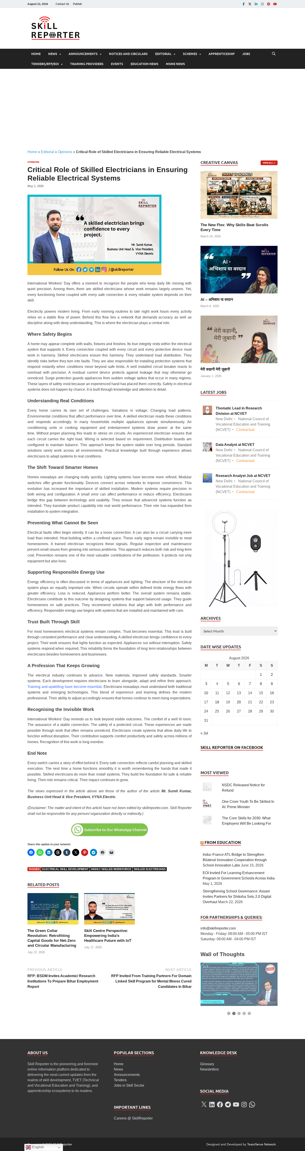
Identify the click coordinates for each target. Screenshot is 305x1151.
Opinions (65, 152)
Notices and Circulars (128, 54)
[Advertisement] (152, 109)
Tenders (120, 1080)
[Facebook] (243, 4)
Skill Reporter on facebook (232, 747)
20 (239, 702)
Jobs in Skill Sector (129, 1085)
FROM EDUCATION (223, 842)
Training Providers (86, 64)
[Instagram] (262, 4)
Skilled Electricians (150, 869)
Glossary (207, 1064)
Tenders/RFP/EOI (45, 64)
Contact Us (62, 4)
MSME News (175, 64)
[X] (203, 1104)
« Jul (204, 733)
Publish (77, 4)
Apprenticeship (222, 54)
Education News (144, 64)
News (52, 54)
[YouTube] (275, 4)
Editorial (163, 54)
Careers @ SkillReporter (133, 1118)
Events (117, 64)
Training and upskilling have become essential (64, 687)
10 (206, 693)
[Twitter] (250, 4)
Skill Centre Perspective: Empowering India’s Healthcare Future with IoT (107, 936)
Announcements (83, 54)
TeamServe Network (261, 1144)
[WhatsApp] (252, 1104)
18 (217, 702)
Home (36, 54)
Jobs (246, 54)
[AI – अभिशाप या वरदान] (239, 269)
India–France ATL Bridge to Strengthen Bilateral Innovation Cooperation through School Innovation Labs (235, 860)
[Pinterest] (268, 4)
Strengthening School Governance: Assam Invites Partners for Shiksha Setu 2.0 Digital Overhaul (237, 896)
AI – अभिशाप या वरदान (217, 299)
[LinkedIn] (256, 4)
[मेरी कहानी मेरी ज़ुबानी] (239, 339)
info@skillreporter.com (218, 928)
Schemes (190, 54)
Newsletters (209, 1069)
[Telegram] (228, 1104)
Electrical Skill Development (65, 869)
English (37, 1147)
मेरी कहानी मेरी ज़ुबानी (215, 369)
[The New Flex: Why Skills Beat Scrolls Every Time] (239, 194)
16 (272, 693)
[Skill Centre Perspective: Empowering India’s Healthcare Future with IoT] (109, 910)
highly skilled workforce (111, 869)
